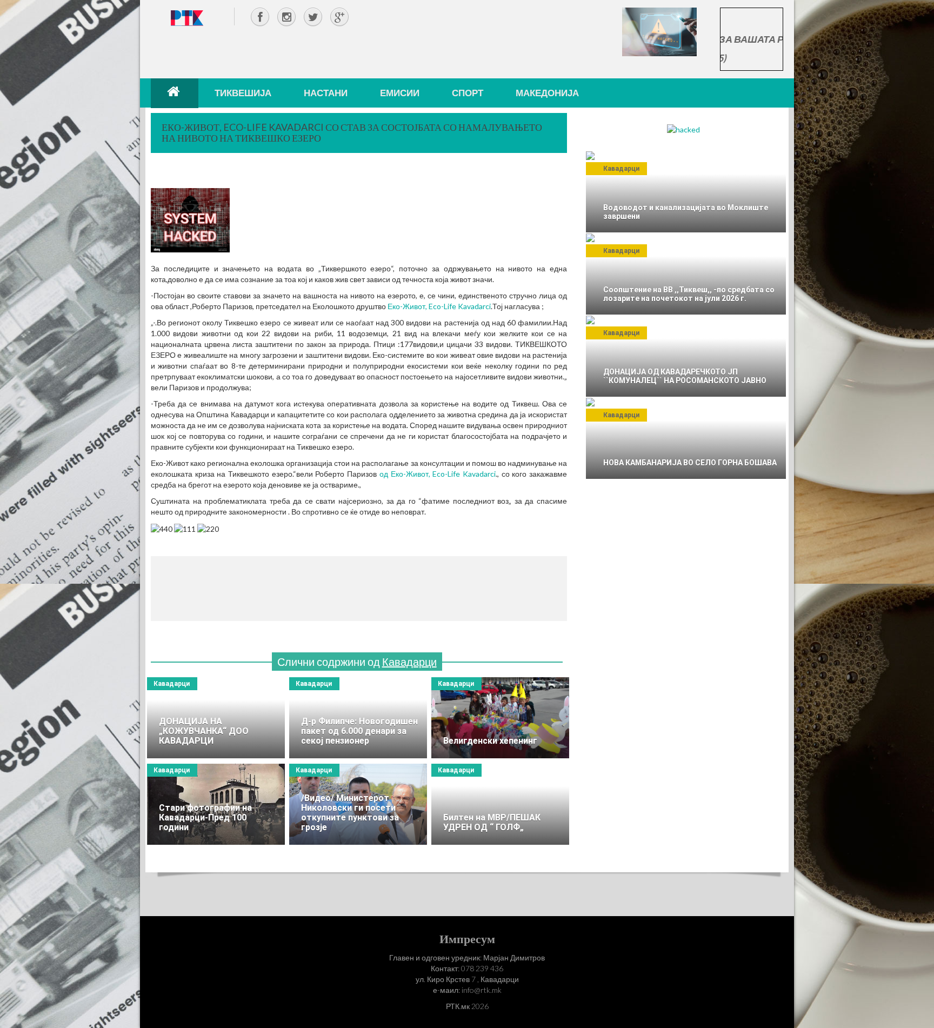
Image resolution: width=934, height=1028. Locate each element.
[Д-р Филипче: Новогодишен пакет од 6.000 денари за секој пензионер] (358, 717)
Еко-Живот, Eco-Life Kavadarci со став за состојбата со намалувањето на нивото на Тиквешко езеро (352, 132)
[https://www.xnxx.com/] (659, 31)
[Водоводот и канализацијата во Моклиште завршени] (686, 191)
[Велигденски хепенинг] (500, 717)
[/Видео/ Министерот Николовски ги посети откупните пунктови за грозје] (358, 804)
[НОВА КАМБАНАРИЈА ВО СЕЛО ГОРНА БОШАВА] (686, 438)
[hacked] (683, 128)
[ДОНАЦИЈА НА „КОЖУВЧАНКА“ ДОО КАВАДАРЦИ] (216, 717)
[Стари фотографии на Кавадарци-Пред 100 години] (216, 804)
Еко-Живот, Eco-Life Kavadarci (439, 306)
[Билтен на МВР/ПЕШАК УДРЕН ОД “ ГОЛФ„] (500, 804)
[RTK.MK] (187, 17)
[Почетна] (174, 93)
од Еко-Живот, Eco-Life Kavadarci (437, 473)
